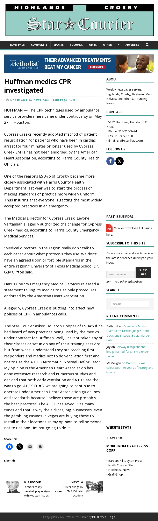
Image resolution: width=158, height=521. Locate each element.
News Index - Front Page (50, 100)
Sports (59, 45)
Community (39, 45)
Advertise (132, 45)
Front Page (17, 45)
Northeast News (119, 470)
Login (112, 517)
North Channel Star (121, 465)
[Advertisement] (130, 189)
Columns (76, 45)
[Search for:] (130, 304)
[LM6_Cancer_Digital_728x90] (79, 71)
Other (107, 45)
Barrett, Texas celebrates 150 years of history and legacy (129, 367)
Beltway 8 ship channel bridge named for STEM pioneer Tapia (127, 351)
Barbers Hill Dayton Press (125, 461)
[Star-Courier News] (79, 38)
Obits (93, 45)
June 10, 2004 (18, 100)
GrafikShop (115, 474)
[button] (147, 45)
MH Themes (99, 517)
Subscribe (143, 272)
